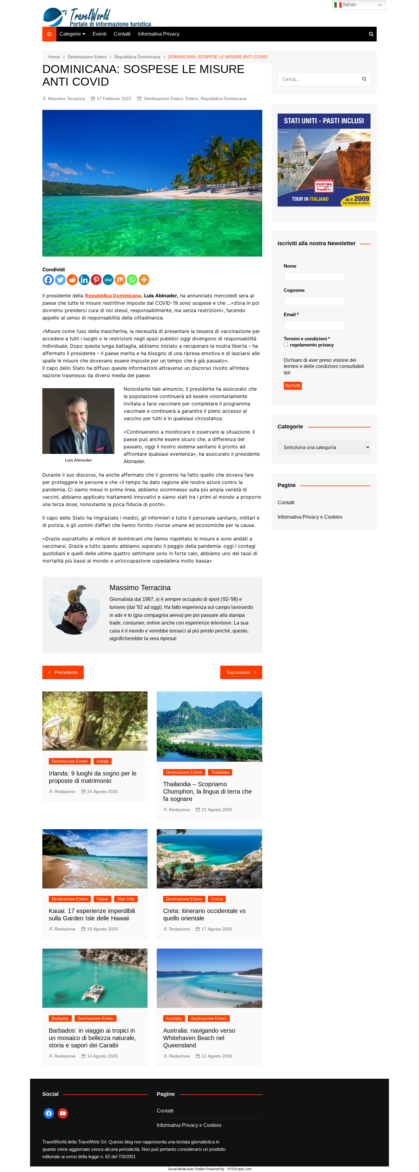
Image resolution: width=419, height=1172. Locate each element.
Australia (174, 1018)
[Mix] (120, 279)
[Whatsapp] (132, 279)
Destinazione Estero (163, 98)
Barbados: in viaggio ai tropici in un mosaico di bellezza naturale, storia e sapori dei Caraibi (92, 1038)
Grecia (217, 899)
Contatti (122, 34)
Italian (349, 4)
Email (291, 314)
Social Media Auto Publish (187, 1169)
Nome (290, 266)
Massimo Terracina (66, 98)
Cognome (294, 290)
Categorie (70, 34)
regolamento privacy (311, 344)
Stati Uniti (126, 899)
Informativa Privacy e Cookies (310, 517)
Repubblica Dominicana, (114, 295)
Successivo (238, 672)
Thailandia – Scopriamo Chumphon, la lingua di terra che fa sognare (207, 791)
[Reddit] (72, 279)
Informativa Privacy (158, 34)
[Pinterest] (96, 279)
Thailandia (220, 772)
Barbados (60, 1018)
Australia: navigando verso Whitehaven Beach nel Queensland (199, 1038)
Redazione (65, 791)
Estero (192, 98)
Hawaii (102, 899)
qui (287, 372)
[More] (144, 279)
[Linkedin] (84, 279)
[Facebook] (48, 279)
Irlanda (103, 761)
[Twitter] (60, 279)
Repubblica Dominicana (224, 98)
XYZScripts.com (239, 1169)
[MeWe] (108, 279)
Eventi (99, 34)
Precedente (66, 672)
